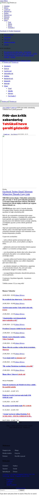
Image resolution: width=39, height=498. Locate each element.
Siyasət (4, 469)
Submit (22, 490)
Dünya (6, 8)
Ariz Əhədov (14, 134)
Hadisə (6, 13)
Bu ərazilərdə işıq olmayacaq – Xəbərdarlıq (17, 52)
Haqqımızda (8, 35)
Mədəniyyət (8, 15)
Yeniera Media (20, 488)
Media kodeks (7, 453)
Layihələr (7, 37)
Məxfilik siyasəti (20, 456)
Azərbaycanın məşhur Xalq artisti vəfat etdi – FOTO (20, 53)
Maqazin (7, 17)
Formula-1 (11, 27)
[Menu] (1, 100)
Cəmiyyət (7, 9)
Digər (6, 20)
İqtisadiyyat (7, 11)
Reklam (7, 40)
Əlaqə (6, 45)
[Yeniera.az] (10, 62)
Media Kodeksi (9, 42)
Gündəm (7, 6)
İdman (10, 26)
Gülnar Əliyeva (19, 295)
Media (10, 24)
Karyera (17, 453)
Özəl (9, 22)
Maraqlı (6, 18)
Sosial (15, 469)
